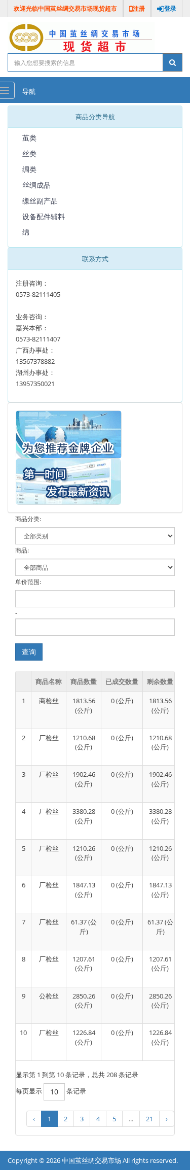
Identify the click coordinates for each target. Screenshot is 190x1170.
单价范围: (28, 581)
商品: (22, 550)
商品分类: (28, 518)
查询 (29, 652)
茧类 (29, 138)
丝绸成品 (36, 185)
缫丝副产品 (40, 200)
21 (149, 1118)
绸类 (29, 169)
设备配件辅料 (43, 216)
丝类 (29, 153)
